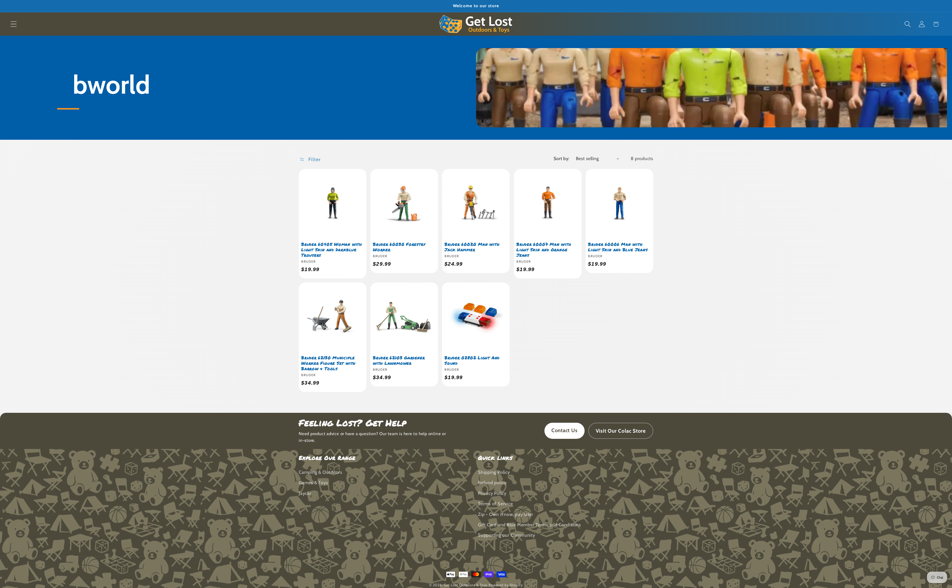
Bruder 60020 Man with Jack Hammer (472, 246)
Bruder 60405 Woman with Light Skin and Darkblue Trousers (331, 249)
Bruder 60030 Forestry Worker (399, 246)
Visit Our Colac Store (621, 431)
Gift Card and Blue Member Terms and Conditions (529, 525)
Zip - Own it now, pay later (505, 514)
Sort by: (561, 158)
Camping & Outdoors (320, 472)
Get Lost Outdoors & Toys (466, 585)
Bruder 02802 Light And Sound (472, 360)
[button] (13, 24)
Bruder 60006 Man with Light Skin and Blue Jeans (618, 246)
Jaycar (305, 493)
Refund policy (492, 482)
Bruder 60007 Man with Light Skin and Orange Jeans (543, 249)
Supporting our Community (506, 535)
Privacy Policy (492, 493)
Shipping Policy (494, 472)
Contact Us (564, 430)
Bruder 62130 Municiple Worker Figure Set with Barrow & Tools (328, 363)
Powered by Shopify (506, 585)
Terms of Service (495, 503)
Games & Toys (313, 482)
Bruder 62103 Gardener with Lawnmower (399, 360)
